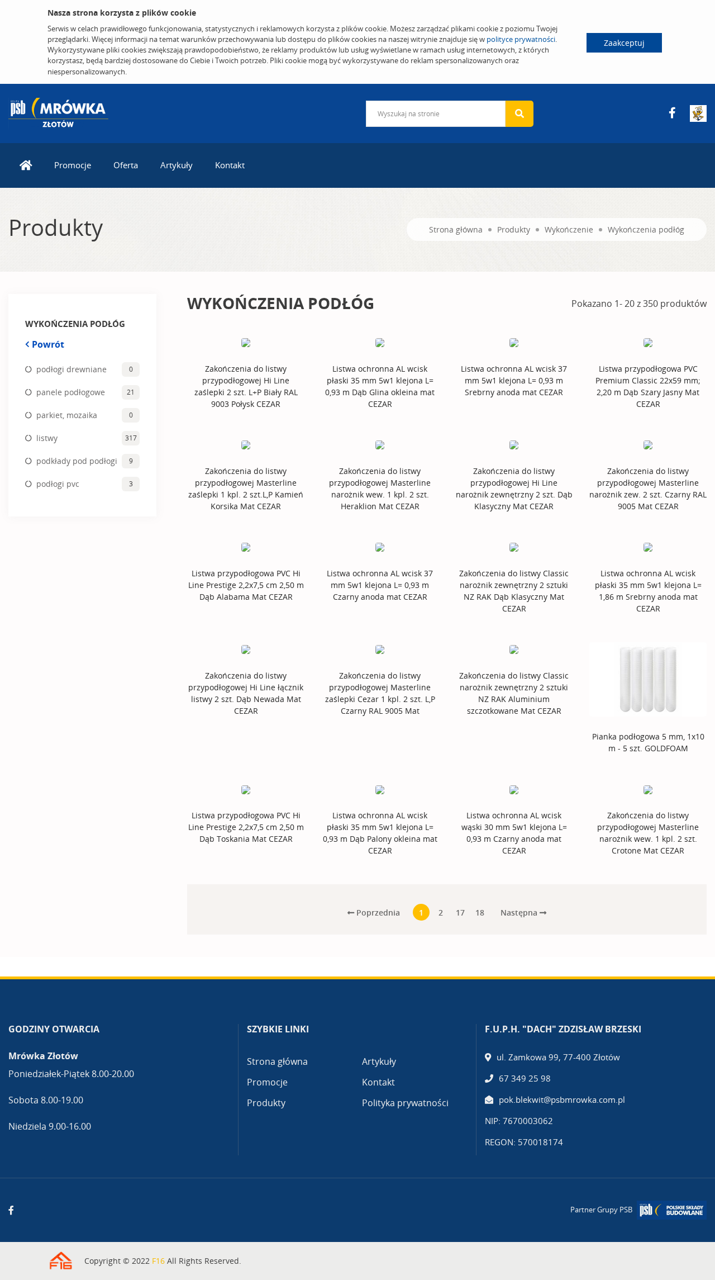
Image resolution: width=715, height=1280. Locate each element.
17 (460, 912)
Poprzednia (377, 912)
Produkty (513, 229)
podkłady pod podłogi (76, 461)
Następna (520, 912)
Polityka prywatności (405, 1103)
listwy (47, 438)
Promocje (72, 164)
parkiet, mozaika (66, 415)
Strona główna (456, 229)
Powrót (48, 344)
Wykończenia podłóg (646, 229)
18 (479, 912)
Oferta (125, 164)
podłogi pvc (57, 483)
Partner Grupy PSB (601, 1210)
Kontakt (230, 164)
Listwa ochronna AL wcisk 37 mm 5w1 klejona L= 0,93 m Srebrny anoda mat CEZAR (514, 380)
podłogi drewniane (71, 369)
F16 (158, 1260)
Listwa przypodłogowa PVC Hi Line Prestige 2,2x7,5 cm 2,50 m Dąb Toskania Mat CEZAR (246, 827)
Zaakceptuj (624, 42)
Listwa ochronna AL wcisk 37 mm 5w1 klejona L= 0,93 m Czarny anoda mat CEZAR (380, 585)
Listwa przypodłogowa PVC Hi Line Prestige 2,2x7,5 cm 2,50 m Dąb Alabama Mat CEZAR (246, 585)
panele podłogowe (70, 392)
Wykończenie (569, 229)
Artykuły (176, 164)
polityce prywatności (521, 39)
